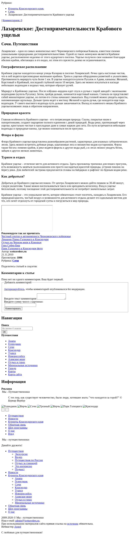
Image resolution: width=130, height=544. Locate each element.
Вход (11, 433)
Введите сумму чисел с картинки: (23, 301)
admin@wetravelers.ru (27, 520)
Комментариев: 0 (12, 20)
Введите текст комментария (20, 298)
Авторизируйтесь (14, 289)
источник (72, 523)
